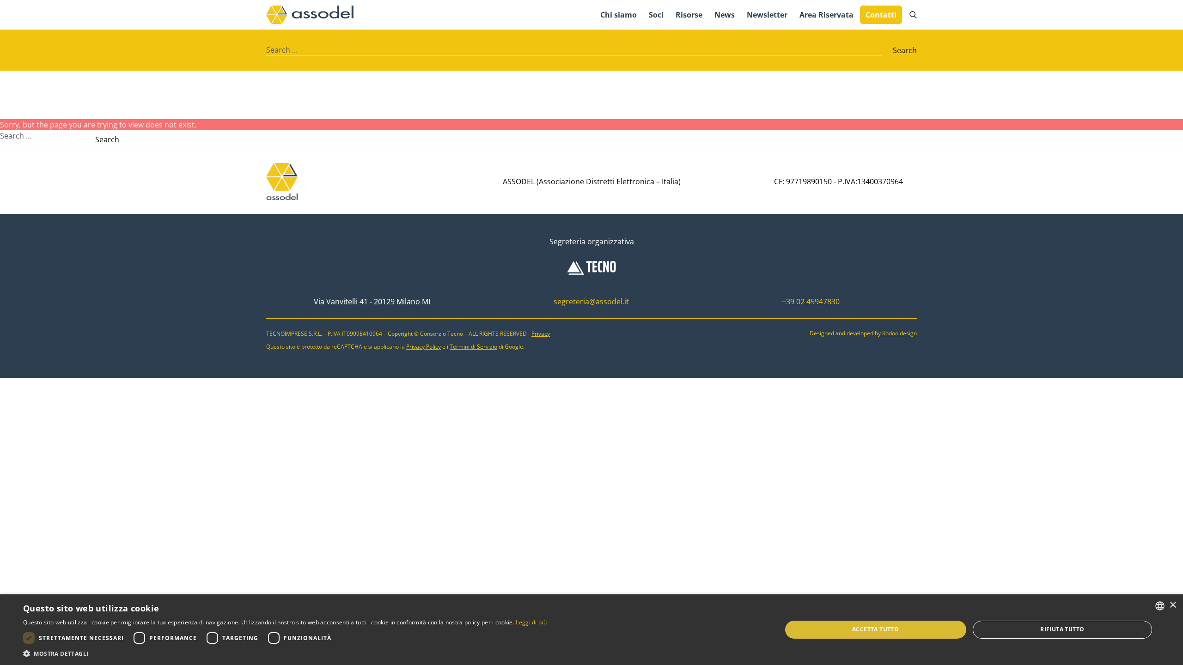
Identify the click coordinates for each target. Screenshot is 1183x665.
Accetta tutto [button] (875, 629)
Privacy (540, 334)
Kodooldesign (899, 333)
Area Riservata (826, 15)
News (724, 15)
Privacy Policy (423, 347)
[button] (285, 653)
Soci (656, 15)
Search (905, 50)
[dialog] (591, 629)
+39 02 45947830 (811, 301)
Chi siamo (618, 15)
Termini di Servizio (473, 347)
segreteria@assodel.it (591, 301)
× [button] (1172, 605)
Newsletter (767, 15)
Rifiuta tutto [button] (1062, 629)
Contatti (881, 15)
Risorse (689, 15)
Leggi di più (531, 622)
